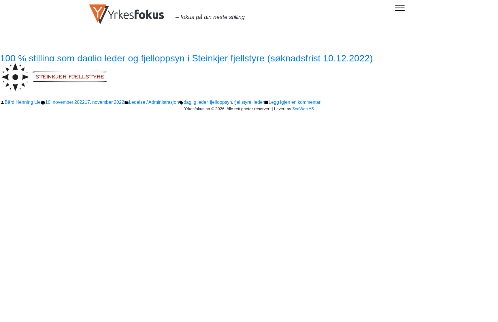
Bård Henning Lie (23, 102)
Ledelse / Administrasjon (154, 102)
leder (259, 102)
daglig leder (195, 102)
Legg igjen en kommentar (294, 102)
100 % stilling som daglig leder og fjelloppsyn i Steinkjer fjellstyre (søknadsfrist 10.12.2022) (186, 58)
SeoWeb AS (303, 108)
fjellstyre (242, 102)
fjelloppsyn (221, 102)
